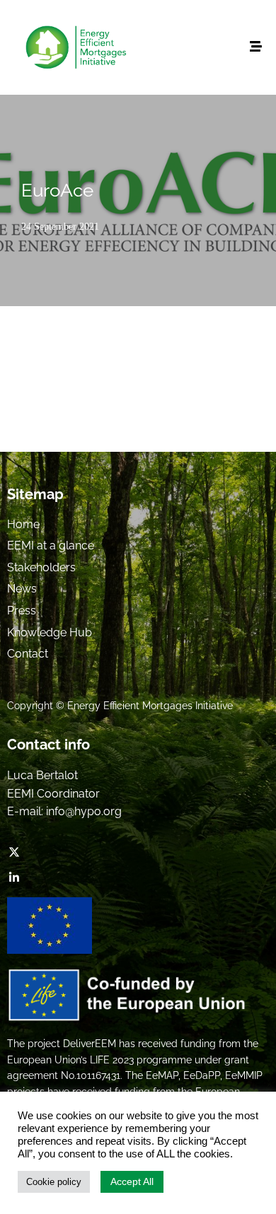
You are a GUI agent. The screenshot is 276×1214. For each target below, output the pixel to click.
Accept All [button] (132, 1181)
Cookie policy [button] (53, 1182)
